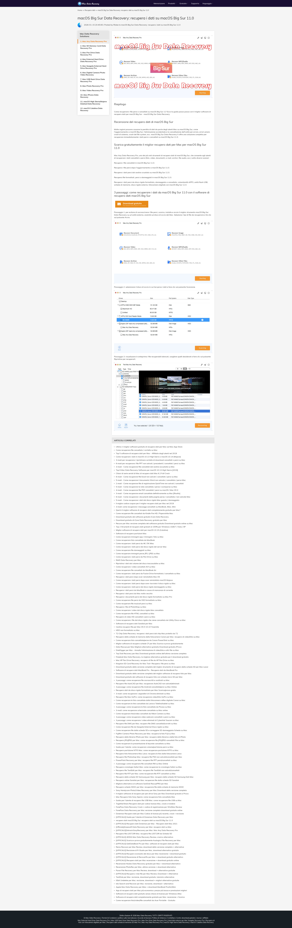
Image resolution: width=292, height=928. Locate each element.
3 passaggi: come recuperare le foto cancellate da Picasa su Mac (143, 707)
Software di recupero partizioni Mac (131, 533)
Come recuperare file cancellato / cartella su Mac (136, 450)
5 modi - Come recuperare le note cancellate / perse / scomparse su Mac (146, 487)
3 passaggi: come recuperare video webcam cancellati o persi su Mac (145, 717)
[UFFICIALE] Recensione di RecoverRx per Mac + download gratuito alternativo (149, 857)
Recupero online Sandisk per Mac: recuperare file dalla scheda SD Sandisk (147, 780)
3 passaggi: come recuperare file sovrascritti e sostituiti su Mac (142, 680)
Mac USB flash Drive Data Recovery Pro (125, 920)
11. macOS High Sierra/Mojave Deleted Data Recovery (93, 102)
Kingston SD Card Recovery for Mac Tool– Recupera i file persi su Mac (145, 664)
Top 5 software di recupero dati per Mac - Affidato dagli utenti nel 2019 (146, 453)
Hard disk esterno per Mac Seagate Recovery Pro (186, 920)
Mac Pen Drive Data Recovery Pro (154, 920)
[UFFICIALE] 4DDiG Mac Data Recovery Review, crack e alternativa (144, 837)
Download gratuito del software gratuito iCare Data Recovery (142, 517)
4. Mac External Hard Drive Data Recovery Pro (92, 60)
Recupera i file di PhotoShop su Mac (131, 607)
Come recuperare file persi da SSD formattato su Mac (138, 600)
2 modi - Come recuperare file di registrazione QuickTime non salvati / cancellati (150, 483)
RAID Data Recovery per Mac (128, 560)
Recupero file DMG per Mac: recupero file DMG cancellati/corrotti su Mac (146, 724)
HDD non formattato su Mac (128, 630)
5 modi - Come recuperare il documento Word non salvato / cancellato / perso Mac (151, 480)
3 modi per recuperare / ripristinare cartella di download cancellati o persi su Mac (150, 460)
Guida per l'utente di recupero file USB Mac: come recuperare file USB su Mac (148, 800)
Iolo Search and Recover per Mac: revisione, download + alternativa (144, 884)
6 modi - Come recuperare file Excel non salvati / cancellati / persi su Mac (147, 477)
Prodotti (171, 3)
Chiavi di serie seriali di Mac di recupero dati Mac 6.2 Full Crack (143, 473)
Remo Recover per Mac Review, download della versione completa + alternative (150, 847)
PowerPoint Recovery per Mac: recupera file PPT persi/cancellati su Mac (146, 760)
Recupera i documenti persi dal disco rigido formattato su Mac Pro (144, 597)
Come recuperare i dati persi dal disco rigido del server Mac (141, 547)
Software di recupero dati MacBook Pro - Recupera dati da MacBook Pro (146, 670)
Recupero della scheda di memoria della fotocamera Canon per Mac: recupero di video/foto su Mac (158, 637)
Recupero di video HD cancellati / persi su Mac (135, 617)
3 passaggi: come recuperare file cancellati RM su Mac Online (142, 764)
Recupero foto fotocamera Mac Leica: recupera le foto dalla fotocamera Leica (148, 754)
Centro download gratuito (185, 918)
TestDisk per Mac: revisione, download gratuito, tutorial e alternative (145, 877)
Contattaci (171, 918)
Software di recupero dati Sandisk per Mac (134, 624)
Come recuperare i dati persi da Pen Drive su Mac (137, 557)
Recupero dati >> (91, 10)
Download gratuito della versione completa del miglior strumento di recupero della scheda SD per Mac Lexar (162, 667)
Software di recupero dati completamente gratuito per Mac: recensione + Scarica (150, 897)
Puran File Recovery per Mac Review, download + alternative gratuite (145, 870)
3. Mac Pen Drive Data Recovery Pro (90, 53)
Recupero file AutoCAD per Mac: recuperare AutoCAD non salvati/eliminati (147, 684)
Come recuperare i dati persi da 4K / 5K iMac (135, 543)
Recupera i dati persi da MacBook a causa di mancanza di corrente (144, 590)
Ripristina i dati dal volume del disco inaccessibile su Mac (140, 563)
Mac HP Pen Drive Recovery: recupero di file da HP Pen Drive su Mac (145, 660)
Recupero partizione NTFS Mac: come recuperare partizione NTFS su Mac (147, 750)
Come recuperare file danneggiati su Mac (133, 550)
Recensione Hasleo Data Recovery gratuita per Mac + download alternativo (148, 864)
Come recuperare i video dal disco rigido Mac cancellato (139, 610)
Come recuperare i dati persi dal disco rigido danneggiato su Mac (143, 587)
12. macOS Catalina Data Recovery (91, 109)
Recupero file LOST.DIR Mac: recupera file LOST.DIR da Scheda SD (144, 834)
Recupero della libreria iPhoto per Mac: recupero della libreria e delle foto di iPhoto (151, 737)
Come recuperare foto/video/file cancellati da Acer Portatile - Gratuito (145, 900)
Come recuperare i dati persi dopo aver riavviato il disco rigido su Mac (145, 583)
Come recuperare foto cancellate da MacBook (135, 540)
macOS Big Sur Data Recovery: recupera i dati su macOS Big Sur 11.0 (150, 25)
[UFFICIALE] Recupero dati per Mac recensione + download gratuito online (147, 860)
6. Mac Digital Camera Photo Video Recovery (92, 73)
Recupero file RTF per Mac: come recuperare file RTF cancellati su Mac (146, 774)
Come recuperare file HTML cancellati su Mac (135, 613)
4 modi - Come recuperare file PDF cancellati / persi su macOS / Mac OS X (147, 490)
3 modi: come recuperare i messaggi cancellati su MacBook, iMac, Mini (146, 507)
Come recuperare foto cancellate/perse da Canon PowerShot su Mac (145, 640)
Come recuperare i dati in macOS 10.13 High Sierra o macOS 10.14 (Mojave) (148, 457)
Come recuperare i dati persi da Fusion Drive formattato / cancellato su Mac (148, 573)
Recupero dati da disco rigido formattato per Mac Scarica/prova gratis (146, 690)
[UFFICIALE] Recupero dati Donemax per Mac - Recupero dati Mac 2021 (146, 824)
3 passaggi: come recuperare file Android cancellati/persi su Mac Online (146, 687)
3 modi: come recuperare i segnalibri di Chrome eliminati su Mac (143, 694)
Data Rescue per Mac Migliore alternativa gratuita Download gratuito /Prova (148, 647)
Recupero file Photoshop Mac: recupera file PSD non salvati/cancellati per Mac (149, 757)
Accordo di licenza (144, 918)
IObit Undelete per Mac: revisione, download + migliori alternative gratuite (147, 880)
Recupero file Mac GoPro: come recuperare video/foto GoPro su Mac (144, 697)
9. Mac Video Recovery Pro (91, 90)
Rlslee (116, 25)
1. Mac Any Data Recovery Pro (93, 41)
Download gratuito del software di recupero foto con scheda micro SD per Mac (149, 677)
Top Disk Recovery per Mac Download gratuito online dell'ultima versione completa (151, 653)
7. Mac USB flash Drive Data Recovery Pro (92, 80)
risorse (199, 918)
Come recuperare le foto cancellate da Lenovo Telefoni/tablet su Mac (145, 704)
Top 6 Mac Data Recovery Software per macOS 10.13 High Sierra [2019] (147, 470)
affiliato (205, 918)
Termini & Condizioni (109, 918)
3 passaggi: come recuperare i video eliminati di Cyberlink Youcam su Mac (147, 720)
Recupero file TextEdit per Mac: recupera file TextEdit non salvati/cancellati (147, 770)
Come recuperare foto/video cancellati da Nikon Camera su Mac (143, 714)
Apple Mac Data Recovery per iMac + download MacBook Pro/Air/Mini (146, 887)
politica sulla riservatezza (127, 918)
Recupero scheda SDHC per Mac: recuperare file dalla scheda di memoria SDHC (150, 787)
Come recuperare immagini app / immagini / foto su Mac (139, 537)
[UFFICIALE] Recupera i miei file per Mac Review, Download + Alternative (147, 874)
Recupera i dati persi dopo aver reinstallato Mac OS (138, 577)
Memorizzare (159, 3)
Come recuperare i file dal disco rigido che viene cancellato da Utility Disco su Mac (151, 620)
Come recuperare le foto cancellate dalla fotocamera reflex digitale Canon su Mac (150, 700)
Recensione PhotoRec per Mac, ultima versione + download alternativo (146, 867)
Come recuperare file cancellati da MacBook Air (136, 570)
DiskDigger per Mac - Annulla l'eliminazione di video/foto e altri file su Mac (147, 650)
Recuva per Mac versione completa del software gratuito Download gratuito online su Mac (154, 523)
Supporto (195, 3)
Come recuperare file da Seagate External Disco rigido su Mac (142, 727)
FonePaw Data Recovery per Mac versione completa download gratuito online (149, 810)
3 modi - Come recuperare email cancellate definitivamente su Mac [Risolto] (148, 493)
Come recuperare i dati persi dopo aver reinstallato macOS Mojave (144, 580)
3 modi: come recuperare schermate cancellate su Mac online (142, 710)
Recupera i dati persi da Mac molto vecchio (134, 593)
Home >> (81, 10)
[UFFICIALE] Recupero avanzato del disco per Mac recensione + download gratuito (151, 854)
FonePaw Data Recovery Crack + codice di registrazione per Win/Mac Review (149, 807)
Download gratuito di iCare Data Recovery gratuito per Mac (141, 520)
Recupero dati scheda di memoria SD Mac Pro (123, 922)
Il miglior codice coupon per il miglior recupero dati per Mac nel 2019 (145, 503)
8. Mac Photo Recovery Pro (91, 86)
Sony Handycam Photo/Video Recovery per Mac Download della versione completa (151, 790)
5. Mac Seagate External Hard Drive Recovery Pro (93, 67)
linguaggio (207, 3)
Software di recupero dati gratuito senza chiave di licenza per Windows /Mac (149, 894)
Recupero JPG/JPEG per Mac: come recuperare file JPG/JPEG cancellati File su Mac (150, 740)
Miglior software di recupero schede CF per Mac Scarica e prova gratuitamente (149, 644)
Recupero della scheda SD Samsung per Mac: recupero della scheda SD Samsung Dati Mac (154, 777)
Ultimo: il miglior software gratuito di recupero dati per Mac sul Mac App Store (149, 447)
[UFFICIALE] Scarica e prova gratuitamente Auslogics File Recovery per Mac (148, 840)
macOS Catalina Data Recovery (202, 922)
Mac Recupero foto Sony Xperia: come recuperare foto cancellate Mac (145, 797)
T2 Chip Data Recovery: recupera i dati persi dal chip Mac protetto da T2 (147, 633)
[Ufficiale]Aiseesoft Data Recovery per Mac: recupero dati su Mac (143, 827)
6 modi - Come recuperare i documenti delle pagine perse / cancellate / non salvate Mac (153, 497)
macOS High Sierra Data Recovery (176, 922)
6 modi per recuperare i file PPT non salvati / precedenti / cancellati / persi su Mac (150, 463)
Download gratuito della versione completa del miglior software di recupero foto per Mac (153, 673)
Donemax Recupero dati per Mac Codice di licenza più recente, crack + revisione (150, 814)
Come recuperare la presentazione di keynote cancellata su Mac (143, 744)
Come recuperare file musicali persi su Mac (134, 604)
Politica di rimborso (159, 918)
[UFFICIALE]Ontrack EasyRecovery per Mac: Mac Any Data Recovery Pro (147, 830)
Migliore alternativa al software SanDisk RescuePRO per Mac (142, 784)
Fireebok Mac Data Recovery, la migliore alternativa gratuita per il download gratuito (152, 657)
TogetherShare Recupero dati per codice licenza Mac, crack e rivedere (145, 804)
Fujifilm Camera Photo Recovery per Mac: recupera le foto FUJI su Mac (145, 734)
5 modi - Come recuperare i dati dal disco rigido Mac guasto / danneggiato (147, 500)
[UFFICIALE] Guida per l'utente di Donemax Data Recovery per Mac (144, 817)
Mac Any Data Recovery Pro (152, 922)
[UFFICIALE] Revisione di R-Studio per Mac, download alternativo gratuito (147, 850)
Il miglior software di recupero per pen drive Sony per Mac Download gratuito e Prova (152, 794)
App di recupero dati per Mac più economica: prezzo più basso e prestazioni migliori (151, 890)
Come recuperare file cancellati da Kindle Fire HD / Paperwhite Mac (144, 513)
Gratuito (183, 3)
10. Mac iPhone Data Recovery (89, 96)
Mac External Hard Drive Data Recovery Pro (94, 920)
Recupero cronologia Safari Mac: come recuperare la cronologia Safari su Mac (149, 767)
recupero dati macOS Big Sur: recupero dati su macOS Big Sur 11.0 (144, 820)
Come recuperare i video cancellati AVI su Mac (135, 567)
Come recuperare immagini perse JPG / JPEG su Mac (138, 553)
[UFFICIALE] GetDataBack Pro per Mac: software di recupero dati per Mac (147, 844)
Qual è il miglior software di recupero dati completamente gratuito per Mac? (148, 510)
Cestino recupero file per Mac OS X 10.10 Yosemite (137, 627)
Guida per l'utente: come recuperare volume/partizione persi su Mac (144, 747)
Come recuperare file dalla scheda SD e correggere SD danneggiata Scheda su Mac (151, 730)
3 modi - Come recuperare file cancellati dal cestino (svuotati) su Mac (145, 467)
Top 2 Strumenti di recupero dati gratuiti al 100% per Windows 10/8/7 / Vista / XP (151, 527)
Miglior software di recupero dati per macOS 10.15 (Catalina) (142, 530)
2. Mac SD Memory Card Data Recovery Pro (93, 47)
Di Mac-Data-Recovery (92, 918)
